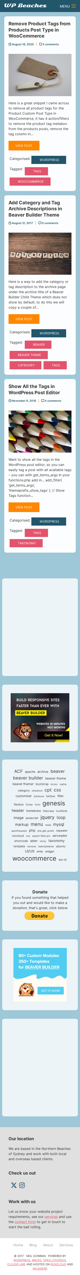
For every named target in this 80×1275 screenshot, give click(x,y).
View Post (24, 145)
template (19, 846)
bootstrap (42, 784)
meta (48, 824)
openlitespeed (19, 830)
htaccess (48, 811)
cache (63, 784)
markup (22, 824)
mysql (58, 824)
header (18, 810)
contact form (25, 1222)
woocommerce (31, 181)
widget (49, 851)
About (48, 1245)
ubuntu (60, 846)
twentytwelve (46, 846)
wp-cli (62, 859)
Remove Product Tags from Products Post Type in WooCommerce (39, 30)
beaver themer (23, 784)
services (51, 1216)
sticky (43, 841)
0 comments (49, 223)
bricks (54, 784)
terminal (31, 846)
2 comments (50, 44)
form (37, 804)
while (39, 851)
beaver (39, 344)
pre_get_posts (46, 830)
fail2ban (50, 796)
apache (30, 771)
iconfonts (61, 811)
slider (34, 841)
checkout (37, 790)
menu (37, 824)
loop (61, 817)
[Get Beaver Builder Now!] (40, 717)
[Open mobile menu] (73, 6)
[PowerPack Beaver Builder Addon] (40, 974)
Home (18, 1245)
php (32, 830)
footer (29, 804)
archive (42, 772)
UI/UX (29, 851)
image (19, 818)
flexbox (19, 804)
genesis (53, 803)
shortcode (21, 841)
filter (60, 796)
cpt (48, 790)
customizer (24, 796)
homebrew (33, 811)
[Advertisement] (40, 627)
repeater (62, 830)
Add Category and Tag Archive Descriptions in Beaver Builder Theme (35, 209)
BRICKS (36, 1260)
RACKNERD (40, 1268)
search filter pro (41, 835)
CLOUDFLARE (16, 1264)
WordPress (49, 160)
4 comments (52, 400)
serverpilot (59, 835)
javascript (32, 818)
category (26, 365)
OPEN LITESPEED (54, 1260)
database (39, 796)
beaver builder (28, 778)
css (57, 790)
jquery (48, 817)
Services (66, 1245)
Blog (33, 1245)
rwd (28, 836)
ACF (18, 771)
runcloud (18, 835)
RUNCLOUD (58, 1264)
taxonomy (27, 543)
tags (37, 171)
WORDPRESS (21, 1260)
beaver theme (29, 355)
